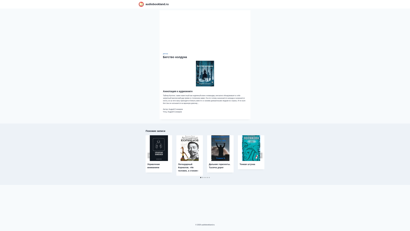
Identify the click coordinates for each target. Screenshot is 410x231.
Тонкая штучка (247, 164)
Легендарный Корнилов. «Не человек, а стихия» (188, 167)
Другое (165, 53)
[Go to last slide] (149, 155)
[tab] (200, 177)
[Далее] (260, 155)
